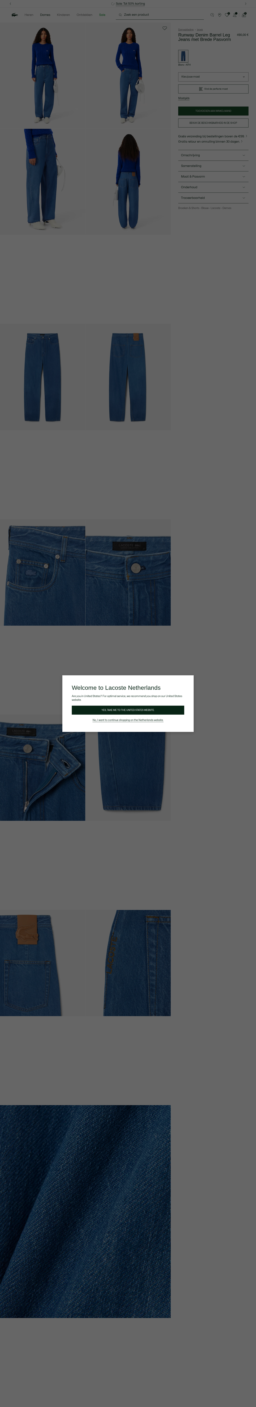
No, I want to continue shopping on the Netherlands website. (128, 720)
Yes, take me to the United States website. (128, 710)
